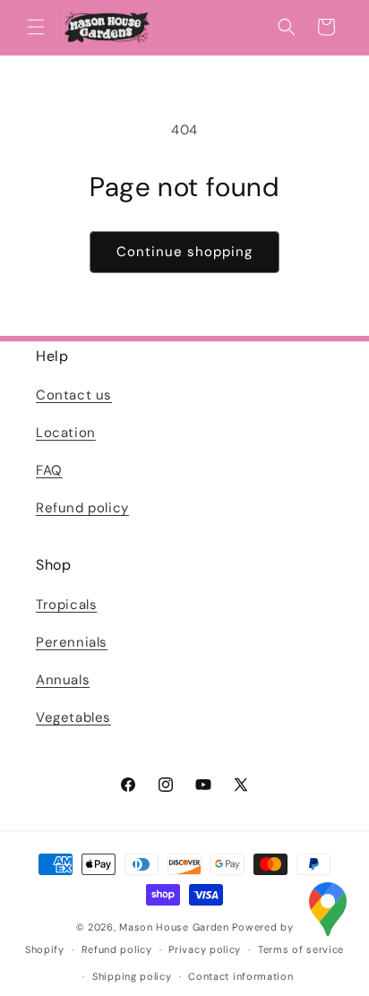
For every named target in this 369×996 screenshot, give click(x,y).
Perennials (71, 642)
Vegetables (73, 717)
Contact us (74, 395)
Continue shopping (184, 252)
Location (66, 433)
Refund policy (82, 508)
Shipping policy (132, 976)
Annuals (63, 680)
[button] (36, 27)
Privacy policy (204, 949)
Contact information (240, 976)
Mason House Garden (174, 927)
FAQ (49, 470)
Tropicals (66, 605)
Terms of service (301, 949)
